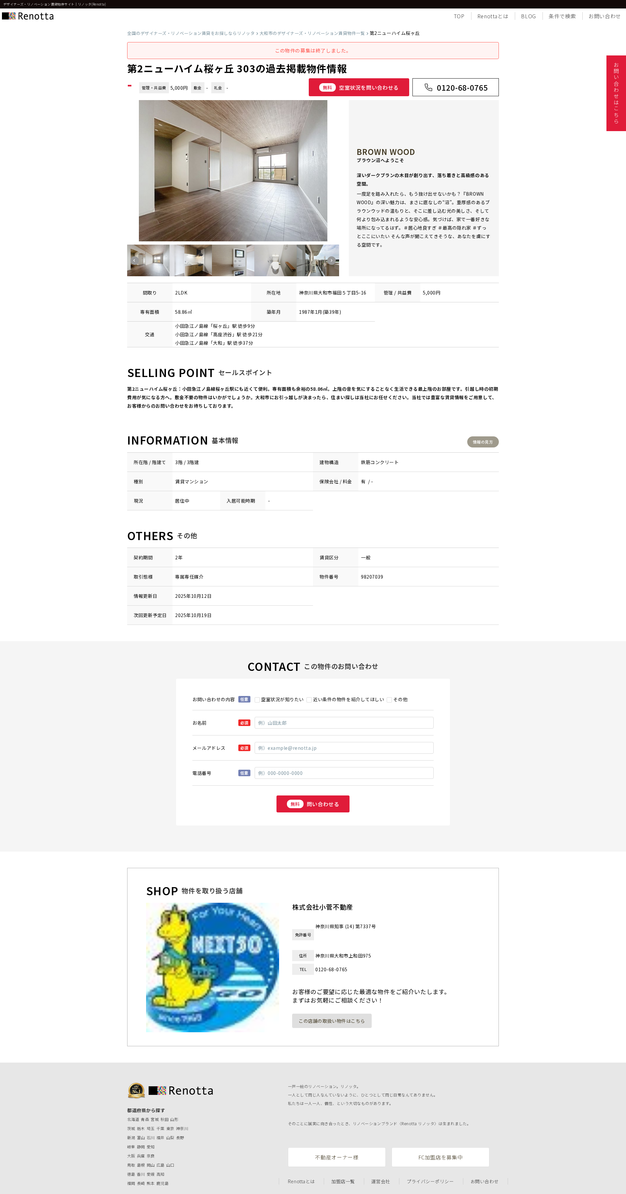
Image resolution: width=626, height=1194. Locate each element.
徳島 (131, 1174)
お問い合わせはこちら (616, 93)
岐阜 (131, 1146)
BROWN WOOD (386, 151)
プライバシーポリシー (430, 1181)
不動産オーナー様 (336, 1157)
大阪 (131, 1155)
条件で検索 (562, 16)
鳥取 (131, 1165)
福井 (160, 1137)
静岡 (141, 1146)
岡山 (151, 1165)
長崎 (141, 1183)
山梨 (170, 1137)
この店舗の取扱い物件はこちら (332, 1021)
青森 (145, 1119)
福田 (337, 292)
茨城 (131, 1128)
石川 (151, 1137)
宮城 (155, 1119)
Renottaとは (493, 16)
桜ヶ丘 (220, 326)
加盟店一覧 (343, 1181)
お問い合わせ (605, 16)
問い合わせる (315, 804)
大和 (217, 343)
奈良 (151, 1155)
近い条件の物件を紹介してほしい (348, 699)
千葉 (160, 1128)
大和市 (325, 292)
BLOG (528, 16)
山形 (174, 1119)
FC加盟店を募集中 (440, 1157)
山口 (170, 1165)
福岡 (131, 1183)
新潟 (131, 1137)
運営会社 (380, 1181)
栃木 (141, 1128)
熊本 (151, 1183)
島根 (141, 1165)
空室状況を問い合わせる (361, 87)
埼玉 (151, 1128)
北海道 (133, 1119)
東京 (170, 1128)
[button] (134, 260)
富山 (141, 1137)
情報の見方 (483, 442)
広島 (160, 1165)
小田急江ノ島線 (191, 326)
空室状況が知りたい (282, 699)
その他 (400, 699)
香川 (141, 1174)
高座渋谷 (222, 334)
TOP (459, 16)
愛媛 (151, 1174)
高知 (160, 1174)
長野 (180, 1137)
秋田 (164, 1119)
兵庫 (141, 1155)
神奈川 (182, 1128)
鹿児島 (162, 1183)
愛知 (151, 1146)
